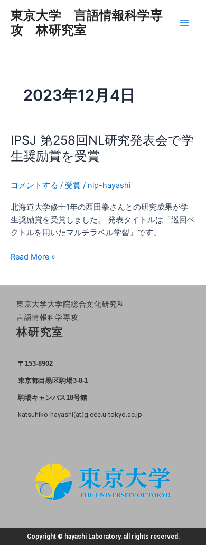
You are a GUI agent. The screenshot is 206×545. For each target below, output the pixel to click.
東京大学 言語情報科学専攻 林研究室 (87, 22)
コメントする (34, 185)
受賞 (73, 185)
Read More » (33, 257)
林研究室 (40, 332)
